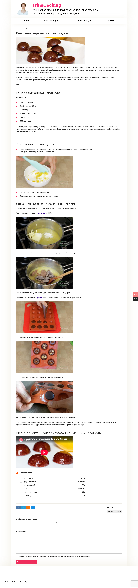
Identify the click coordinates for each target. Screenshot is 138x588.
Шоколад (27, 495)
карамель (41, 213)
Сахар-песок (28, 478)
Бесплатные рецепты (84, 21)
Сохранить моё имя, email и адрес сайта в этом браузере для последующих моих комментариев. (54, 556)
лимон (119, 511)
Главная (26, 21)
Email (54, 523)
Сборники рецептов (52, 21)
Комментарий (21, 532)
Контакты (111, 21)
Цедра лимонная (30, 482)
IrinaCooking (47, 5)
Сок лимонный (29, 485)
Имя (18, 523)
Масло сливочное (30, 492)
